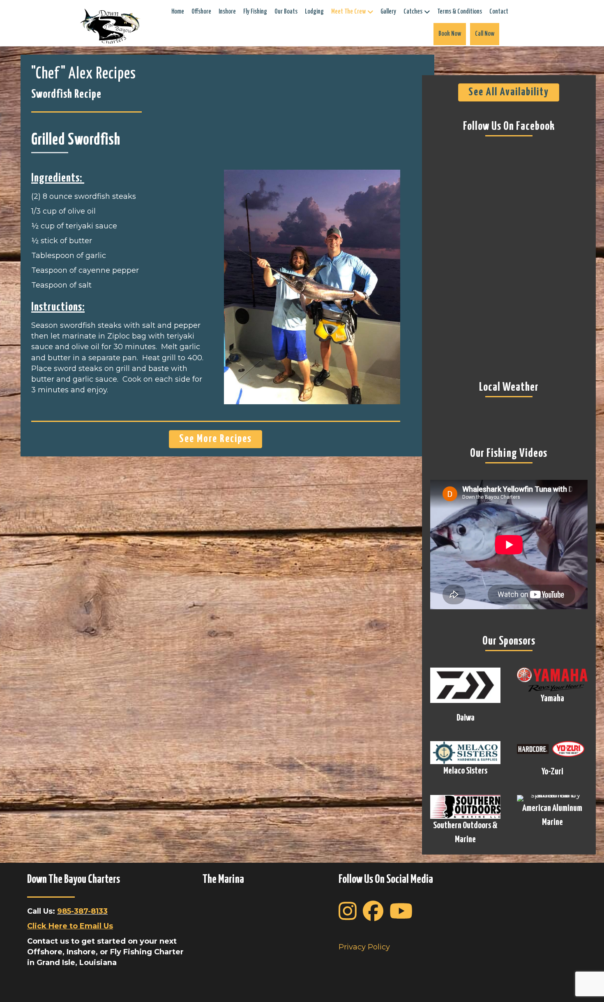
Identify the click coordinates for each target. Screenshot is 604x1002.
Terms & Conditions (459, 12)
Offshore (201, 12)
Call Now (484, 34)
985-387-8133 (82, 911)
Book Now (449, 34)
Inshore (227, 12)
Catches (412, 12)
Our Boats (285, 12)
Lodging (314, 12)
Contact (498, 12)
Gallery (388, 12)
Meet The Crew (348, 12)
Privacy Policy (364, 946)
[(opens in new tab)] (465, 684)
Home (177, 12)
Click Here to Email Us (70, 926)
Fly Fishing (255, 12)
